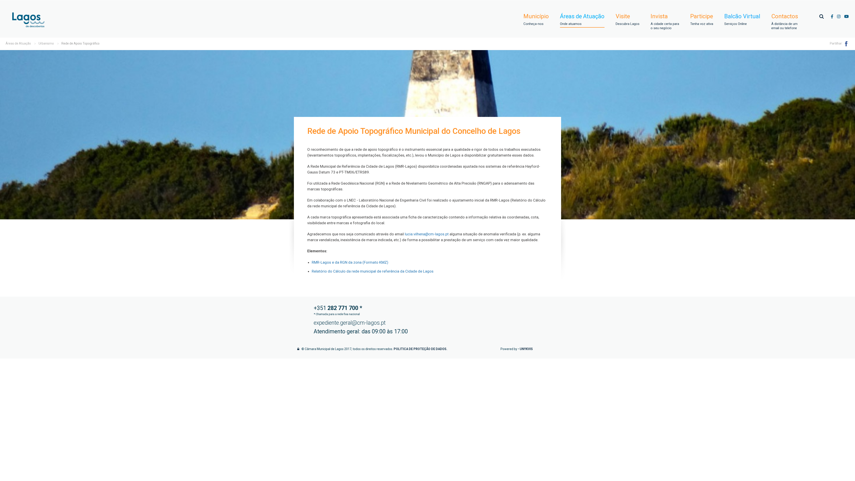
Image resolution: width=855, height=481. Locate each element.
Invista (665, 21)
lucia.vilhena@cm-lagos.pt (427, 234)
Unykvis (526, 349)
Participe (701, 19)
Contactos (784, 21)
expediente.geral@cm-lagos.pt (350, 323)
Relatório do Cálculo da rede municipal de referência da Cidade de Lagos (373, 271)
